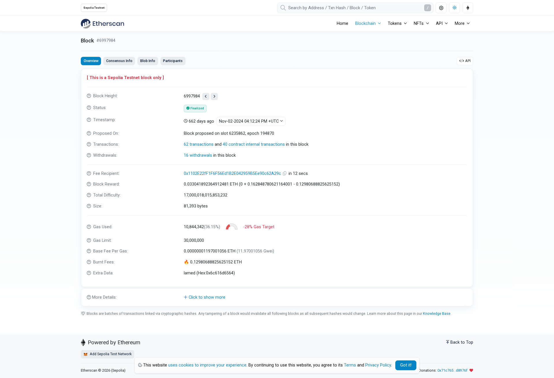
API (468, 61)
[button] (277, 297)
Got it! (405, 365)
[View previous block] (205, 96)
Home (342, 23)
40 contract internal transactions (254, 144)
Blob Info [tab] (147, 61)
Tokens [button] (395, 23)
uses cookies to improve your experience (207, 365)
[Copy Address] (285, 173)
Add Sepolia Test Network (110, 354)
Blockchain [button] (365, 23)
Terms (350, 365)
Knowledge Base (436, 313)
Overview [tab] (91, 61)
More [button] (460, 23)
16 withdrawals (198, 155)
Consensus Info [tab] (119, 61)
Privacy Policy (378, 365)
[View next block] (214, 96)
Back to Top (461, 342)
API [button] (439, 23)
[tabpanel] (277, 187)
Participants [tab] (173, 61)
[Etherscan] (102, 23)
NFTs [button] (419, 23)
